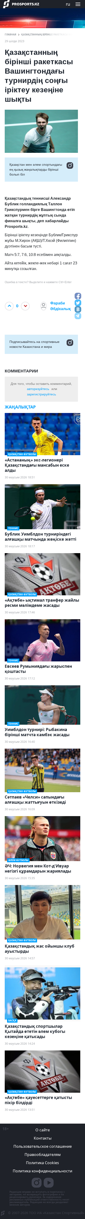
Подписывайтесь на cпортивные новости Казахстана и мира (34, 344)
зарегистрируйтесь (41, 394)
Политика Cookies (42, 1162)
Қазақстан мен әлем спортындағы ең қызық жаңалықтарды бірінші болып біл (35, 169)
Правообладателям (43, 1154)
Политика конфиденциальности (42, 1171)
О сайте (42, 1130)
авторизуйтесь (38, 389)
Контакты (42, 1138)
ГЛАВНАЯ (10, 34)
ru (68, 4)
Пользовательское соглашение (42, 1146)
